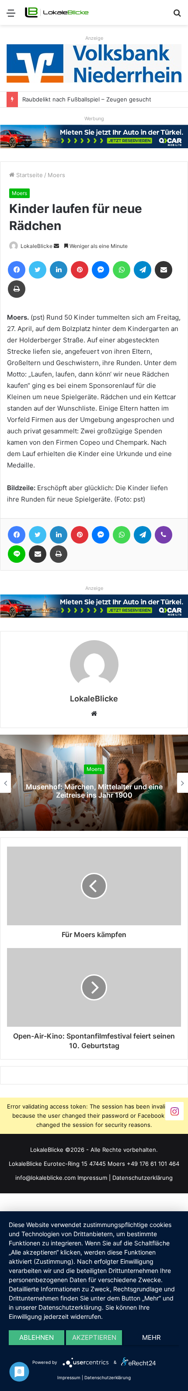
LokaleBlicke (36, 246)
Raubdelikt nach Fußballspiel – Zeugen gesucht (86, 99)
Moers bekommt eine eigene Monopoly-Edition (111, 790)
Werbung (94, 118)
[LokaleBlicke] (57, 12)
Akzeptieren (94, 1337)
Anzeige (94, 38)
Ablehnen (36, 1337)
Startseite (28, 174)
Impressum (92, 1177)
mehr (151, 1337)
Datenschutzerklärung (142, 1177)
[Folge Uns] (174, 1111)
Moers (56, 174)
